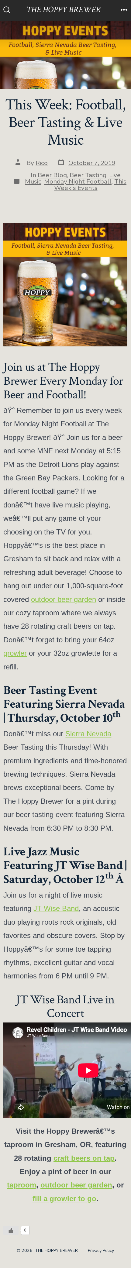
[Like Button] (11, 1230)
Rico (42, 163)
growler (15, 653)
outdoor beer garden (63, 599)
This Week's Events (90, 184)
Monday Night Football (78, 181)
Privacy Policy (101, 1250)
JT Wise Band (56, 908)
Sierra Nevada (88, 734)
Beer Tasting (88, 175)
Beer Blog (52, 175)
